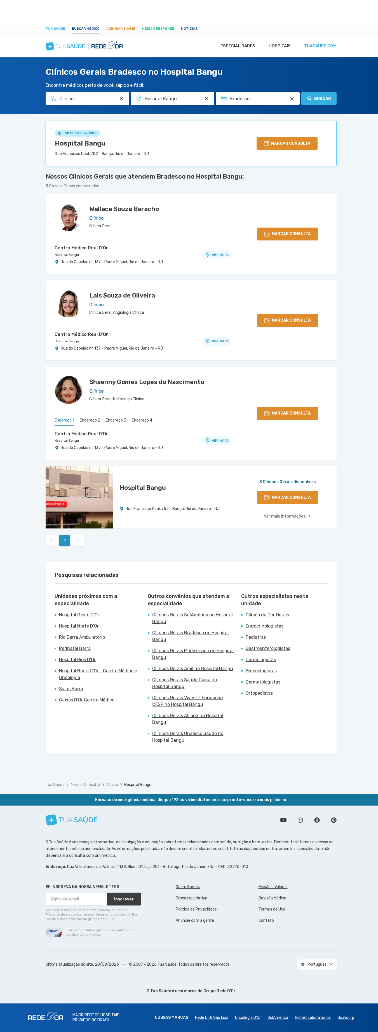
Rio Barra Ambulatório (82, 637)
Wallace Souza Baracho (124, 209)
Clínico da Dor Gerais (267, 614)
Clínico (112, 784)
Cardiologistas (261, 659)
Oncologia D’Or (248, 1017)
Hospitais (280, 45)
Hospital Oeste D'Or (79, 614)
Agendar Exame (120, 29)
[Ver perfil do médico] (69, 217)
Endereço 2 (90, 420)
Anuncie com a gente (195, 920)
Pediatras (256, 637)
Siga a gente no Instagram (300, 820)
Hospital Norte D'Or (79, 626)
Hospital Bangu (80, 143)
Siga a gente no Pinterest (334, 820)
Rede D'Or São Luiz (211, 1017)
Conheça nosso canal (283, 820)
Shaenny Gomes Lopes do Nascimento (146, 382)
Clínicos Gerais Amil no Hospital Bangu (192, 668)
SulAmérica (277, 1017)
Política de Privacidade (196, 909)
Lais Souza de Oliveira (122, 295)
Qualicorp (345, 1017)
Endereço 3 (116, 420)
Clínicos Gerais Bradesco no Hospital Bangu (190, 636)
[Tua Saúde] (72, 820)
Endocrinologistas (264, 626)
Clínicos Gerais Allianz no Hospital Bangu (187, 719)
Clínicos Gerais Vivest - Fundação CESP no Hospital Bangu (187, 701)
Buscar (322, 98)
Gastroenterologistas (268, 648)
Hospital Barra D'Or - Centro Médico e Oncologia (98, 674)
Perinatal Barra (75, 648)
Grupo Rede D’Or (219, 991)
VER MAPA (220, 255)
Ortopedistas (259, 693)
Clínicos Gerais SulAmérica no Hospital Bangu (192, 618)
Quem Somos (188, 886)
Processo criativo (191, 898)
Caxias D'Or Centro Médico (86, 700)
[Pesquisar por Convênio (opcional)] (291, 98)
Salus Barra (71, 688)
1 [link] (65, 541)
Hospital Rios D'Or (77, 659)
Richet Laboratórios (313, 1017)
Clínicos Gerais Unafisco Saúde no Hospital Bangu (187, 737)
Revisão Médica (272, 898)
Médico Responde (158, 29)
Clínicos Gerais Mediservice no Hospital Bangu (193, 654)
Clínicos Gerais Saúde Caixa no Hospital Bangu (184, 683)
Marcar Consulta (85, 784)
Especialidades (237, 45)
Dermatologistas (263, 682)
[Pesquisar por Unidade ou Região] (206, 98)
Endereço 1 (64, 420)
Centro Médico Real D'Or (81, 248)
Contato (266, 920)
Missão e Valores (273, 886)
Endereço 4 (142, 420)
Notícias (189, 29)
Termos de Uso (272, 909)
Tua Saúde (55, 29)
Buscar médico (86, 29)
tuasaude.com (320, 45)
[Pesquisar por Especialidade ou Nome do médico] (121, 98)
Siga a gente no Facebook (317, 820)
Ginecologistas (261, 670)
